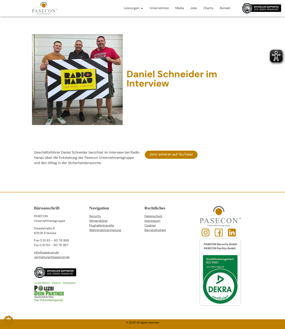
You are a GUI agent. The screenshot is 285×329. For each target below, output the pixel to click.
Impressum (152, 221)
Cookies (150, 225)
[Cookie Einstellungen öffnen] (8, 325)
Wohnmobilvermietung (105, 230)
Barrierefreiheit (155, 230)
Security (95, 216)
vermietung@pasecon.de (52, 257)
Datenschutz (153, 216)
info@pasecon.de (46, 252)
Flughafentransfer (101, 225)
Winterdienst (98, 221)
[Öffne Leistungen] (141, 8)
